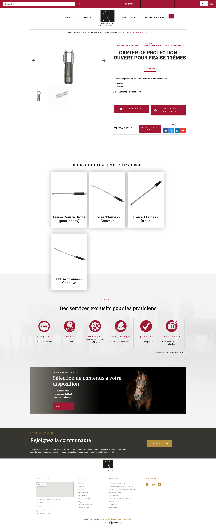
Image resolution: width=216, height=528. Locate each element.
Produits (69, 18)
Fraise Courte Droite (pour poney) (69, 219)
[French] (203, 3)
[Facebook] (147, 484)
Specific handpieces (111, 32)
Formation (127, 18)
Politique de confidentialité (124, 519)
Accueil (70, 32)
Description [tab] (150, 69)
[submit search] (80, 4)
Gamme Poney (157, 46)
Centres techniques (154, 18)
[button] (33, 60)
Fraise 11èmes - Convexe (107, 219)
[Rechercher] (39, 4)
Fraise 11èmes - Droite (146, 219)
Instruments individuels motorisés (92, 32)
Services (88, 18)
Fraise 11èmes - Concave (69, 281)
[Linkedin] (159, 484)
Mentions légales (110, 519)
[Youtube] (153, 484)
